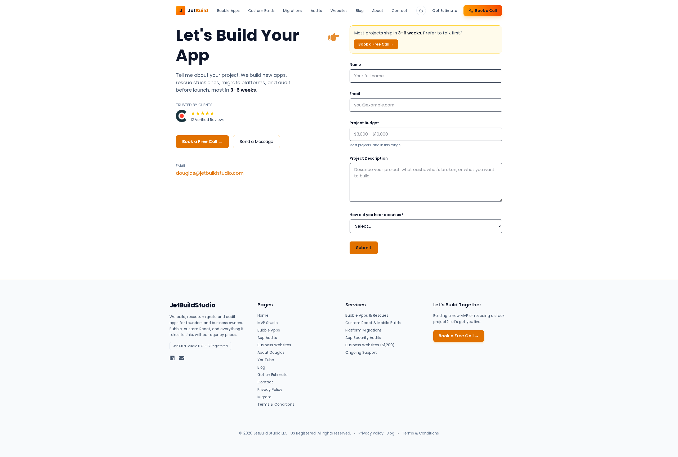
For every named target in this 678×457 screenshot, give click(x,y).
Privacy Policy (269, 389)
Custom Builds (261, 10)
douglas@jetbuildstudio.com (210, 173)
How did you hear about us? (376, 214)
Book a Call (486, 10)
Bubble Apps (228, 10)
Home (263, 315)
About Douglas (270, 352)
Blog (360, 10)
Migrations (292, 10)
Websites (339, 10)
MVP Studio (267, 322)
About (377, 10)
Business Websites (274, 345)
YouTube (265, 359)
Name (355, 64)
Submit (363, 248)
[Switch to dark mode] (421, 10)
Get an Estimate (272, 374)
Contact (399, 10)
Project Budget (364, 123)
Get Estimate (444, 10)
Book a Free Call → (202, 141)
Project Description (369, 158)
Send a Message (256, 141)
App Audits (267, 337)
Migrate (264, 397)
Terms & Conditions (275, 404)
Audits (316, 10)
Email (355, 93)
